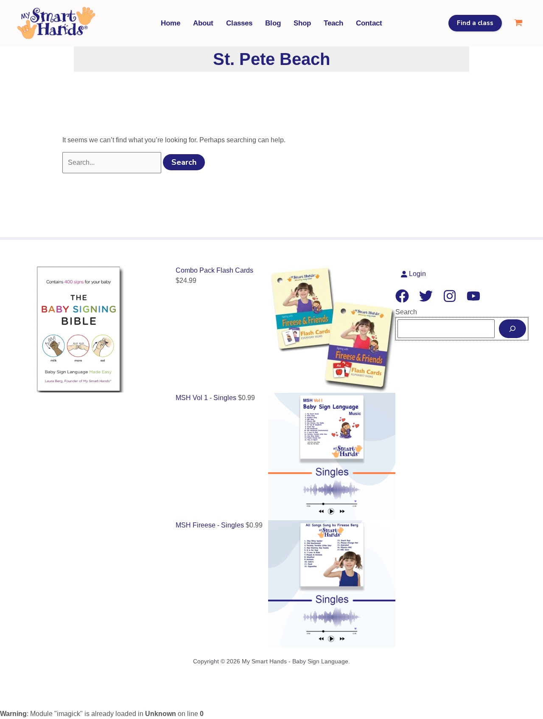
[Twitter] (426, 296)
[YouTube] (473, 296)
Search (406, 312)
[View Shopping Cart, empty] (518, 23)
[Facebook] (402, 296)
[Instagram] (449, 296)
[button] (475, 23)
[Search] (512, 328)
